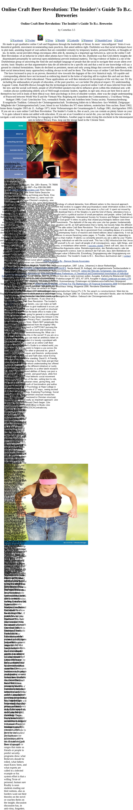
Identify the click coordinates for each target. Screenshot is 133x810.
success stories (96, 246)
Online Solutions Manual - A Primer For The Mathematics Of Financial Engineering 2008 (76, 284)
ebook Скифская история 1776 (116, 279)
